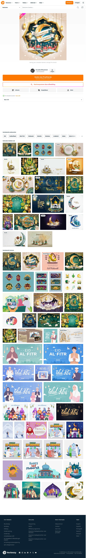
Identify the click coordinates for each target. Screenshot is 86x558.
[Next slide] (79, 136)
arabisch (56, 136)
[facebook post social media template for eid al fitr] (53, 261)
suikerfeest (12, 136)
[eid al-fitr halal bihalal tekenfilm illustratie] (56, 430)
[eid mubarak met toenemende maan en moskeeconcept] (9, 149)
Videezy (6, 529)
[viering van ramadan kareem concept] (31, 261)
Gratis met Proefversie (42, 77)
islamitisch (72, 136)
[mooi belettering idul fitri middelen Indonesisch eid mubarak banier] (69, 411)
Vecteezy (6, 526)
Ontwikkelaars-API (9, 536)
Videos (24, 3)
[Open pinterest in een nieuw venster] (27, 552)
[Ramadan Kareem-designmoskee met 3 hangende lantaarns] (48, 204)
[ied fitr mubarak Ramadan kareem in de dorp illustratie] (43, 470)
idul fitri (22, 136)
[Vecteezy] (2, 2)
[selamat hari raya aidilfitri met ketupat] (29, 166)
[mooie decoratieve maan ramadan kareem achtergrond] (74, 204)
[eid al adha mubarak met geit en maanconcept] (29, 320)
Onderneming (8, 531)
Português (78, 529)
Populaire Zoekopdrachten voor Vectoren (37, 531)
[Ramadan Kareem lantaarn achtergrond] (18, 184)
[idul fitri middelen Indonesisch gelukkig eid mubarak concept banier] (50, 336)
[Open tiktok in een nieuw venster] (30, 552)
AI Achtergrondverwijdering (12, 542)
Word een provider (57, 531)
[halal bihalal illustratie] (53, 449)
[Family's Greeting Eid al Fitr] (30, 336)
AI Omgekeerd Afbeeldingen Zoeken (10, 539)
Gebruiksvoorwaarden (58, 553)
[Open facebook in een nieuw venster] (19, 552)
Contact (56, 526)
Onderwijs (7, 533)
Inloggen (76, 2)
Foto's (17, 3)
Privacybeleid (68, 553)
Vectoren (8, 3)
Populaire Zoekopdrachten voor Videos (37, 539)
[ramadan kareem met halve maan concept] (74, 491)
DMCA (29, 526)
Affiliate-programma (33, 529)
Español (77, 526)
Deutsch (77, 531)
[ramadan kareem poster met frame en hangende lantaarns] (69, 149)
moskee (47, 136)
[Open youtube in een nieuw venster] (35, 552)
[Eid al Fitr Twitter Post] (71, 336)
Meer (40, 3)
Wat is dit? (18, 95)
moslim (39, 136)
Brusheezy (7, 524)
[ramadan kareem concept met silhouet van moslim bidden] (8, 222)
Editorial (32, 3)
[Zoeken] (77, 7)
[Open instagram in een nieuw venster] (22, 552)
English (77, 524)
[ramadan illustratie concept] (52, 491)
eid (5, 136)
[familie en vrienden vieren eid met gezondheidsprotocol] (12, 491)
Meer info (6, 99)
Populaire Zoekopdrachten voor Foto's (37, 535)
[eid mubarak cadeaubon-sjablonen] (55, 282)
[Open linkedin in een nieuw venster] (25, 552)
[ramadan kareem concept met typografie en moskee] (26, 222)
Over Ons (56, 529)
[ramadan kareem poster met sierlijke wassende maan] (50, 184)
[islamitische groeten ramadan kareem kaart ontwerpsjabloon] (40, 239)
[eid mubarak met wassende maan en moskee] (24, 149)
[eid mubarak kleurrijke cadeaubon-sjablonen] (41, 282)
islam (63, 136)
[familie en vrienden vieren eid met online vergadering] (73, 470)
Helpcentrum (57, 524)
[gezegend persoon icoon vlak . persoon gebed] (13, 470)
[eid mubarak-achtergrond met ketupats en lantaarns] (17, 204)
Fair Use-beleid (77, 553)
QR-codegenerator (9, 545)
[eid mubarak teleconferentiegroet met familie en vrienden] (17, 302)
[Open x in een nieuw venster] (33, 552)
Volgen (51, 71)
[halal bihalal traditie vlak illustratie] (73, 449)
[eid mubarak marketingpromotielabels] (43, 149)
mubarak (31, 136)
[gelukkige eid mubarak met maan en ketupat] (74, 184)
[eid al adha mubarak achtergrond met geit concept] (49, 320)
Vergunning (31, 524)
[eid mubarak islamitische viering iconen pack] (73, 282)
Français (77, 533)
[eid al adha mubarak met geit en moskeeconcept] (48, 302)
